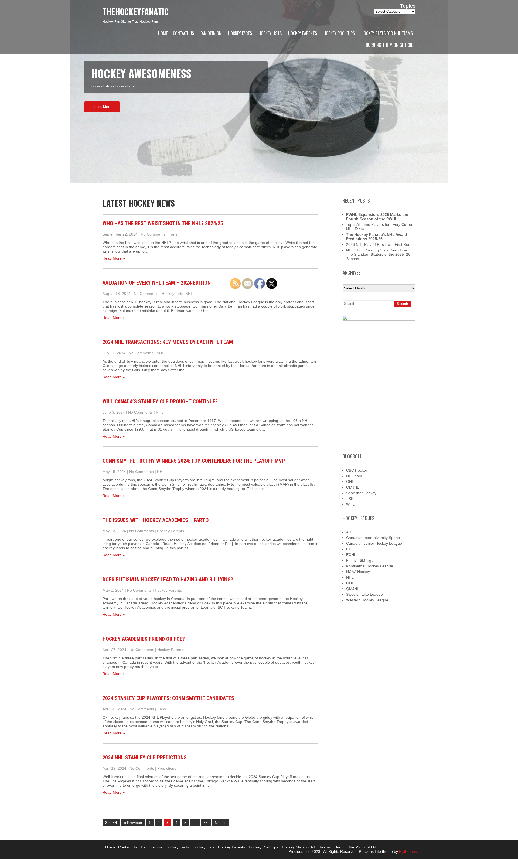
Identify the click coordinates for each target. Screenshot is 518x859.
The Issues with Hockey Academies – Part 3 (156, 520)
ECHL (351, 555)
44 (206, 822)
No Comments (153, 234)
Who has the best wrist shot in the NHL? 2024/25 (163, 223)
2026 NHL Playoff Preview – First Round (380, 244)
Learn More (102, 106)
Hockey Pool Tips (339, 33)
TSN (350, 498)
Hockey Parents (302, 33)
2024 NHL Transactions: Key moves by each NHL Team (168, 342)
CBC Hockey (357, 470)
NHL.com (354, 476)
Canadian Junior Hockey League (374, 543)
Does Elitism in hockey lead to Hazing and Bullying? (168, 579)
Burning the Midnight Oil (389, 45)
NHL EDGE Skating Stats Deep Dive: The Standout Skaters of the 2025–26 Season (378, 254)
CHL (350, 549)
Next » (220, 822)
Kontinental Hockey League (369, 566)
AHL (349, 532)
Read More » (114, 258)
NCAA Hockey (358, 572)
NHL (189, 293)
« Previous (133, 822)
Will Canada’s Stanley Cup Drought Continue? (160, 401)
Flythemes (407, 851)
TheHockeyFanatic (136, 11)
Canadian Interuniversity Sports (373, 538)
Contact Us (183, 33)
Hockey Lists (270, 33)
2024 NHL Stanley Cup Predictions (145, 757)
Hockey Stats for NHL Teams (387, 33)
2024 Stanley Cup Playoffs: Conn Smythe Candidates (168, 698)
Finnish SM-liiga (359, 560)
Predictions (166, 768)
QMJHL (352, 487)
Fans (173, 234)
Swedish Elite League (364, 594)
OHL (350, 481)
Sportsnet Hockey (361, 493)
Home (163, 33)
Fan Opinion (210, 33)
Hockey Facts (240, 33)
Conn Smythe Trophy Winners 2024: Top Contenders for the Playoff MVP (194, 461)
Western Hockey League (367, 600)
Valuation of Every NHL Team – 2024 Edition (157, 282)
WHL (350, 504)
